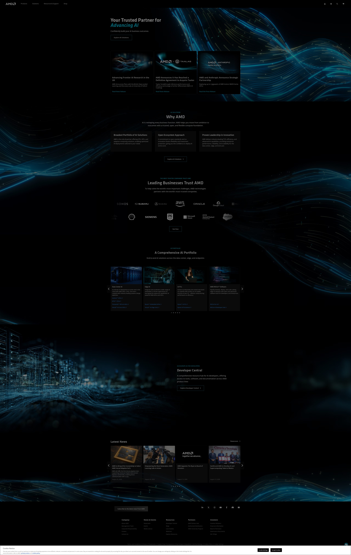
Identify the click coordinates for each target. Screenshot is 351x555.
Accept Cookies (276, 550)
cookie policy (36, 553)
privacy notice (25, 553)
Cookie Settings (263, 550)
